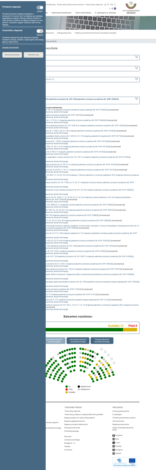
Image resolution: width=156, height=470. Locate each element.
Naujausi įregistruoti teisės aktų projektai (79, 418)
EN (112, 5)
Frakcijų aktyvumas (64, 33)
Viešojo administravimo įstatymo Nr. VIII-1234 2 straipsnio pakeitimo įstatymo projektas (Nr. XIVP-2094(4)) (64, 251)
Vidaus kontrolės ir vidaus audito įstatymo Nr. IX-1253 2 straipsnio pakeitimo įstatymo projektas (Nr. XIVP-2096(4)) (67, 264)
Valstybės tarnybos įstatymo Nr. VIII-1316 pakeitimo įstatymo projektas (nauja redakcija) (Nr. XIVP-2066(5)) (64, 110)
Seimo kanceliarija (83, 13)
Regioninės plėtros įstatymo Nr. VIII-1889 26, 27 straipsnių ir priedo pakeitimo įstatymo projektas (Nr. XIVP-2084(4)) (67, 205)
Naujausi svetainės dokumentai (76, 424)
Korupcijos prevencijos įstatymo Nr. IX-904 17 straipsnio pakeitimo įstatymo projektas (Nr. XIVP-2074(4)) (63, 152)
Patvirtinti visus (33, 55)
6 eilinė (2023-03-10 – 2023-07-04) (32, 68)
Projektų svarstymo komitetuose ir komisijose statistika (95, 33)
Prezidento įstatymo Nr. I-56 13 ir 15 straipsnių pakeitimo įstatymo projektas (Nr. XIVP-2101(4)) (59, 294)
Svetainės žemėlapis (72, 440)
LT (108, 5)
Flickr (117, 439)
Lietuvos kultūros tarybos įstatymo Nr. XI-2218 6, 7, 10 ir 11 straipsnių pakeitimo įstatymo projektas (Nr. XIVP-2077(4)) (68, 170)
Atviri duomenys (118, 421)
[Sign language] (112, 9)
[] (68, 100)
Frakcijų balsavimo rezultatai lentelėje (102, 340)
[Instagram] (113, 450)
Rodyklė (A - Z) (69, 443)
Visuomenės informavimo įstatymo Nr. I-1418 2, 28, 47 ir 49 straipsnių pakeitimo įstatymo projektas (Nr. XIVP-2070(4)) (68, 131)
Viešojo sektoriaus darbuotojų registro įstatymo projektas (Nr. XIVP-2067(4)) (52, 115)
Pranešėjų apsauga (71, 431)
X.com (117, 442)
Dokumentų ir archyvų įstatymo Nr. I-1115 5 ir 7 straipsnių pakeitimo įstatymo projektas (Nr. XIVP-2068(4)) (63, 120)
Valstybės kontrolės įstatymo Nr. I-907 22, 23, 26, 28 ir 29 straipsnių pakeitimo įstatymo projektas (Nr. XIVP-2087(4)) (68, 210)
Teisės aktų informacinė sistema (70, 5)
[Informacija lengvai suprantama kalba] (115, 9)
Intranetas (68, 450)
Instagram (119, 450)
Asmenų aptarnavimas (120, 411)
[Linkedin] (113, 453)
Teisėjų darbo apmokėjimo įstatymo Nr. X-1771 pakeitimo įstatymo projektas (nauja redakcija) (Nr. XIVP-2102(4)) (66, 300)
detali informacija (60, 112)
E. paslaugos (117, 414)
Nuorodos (67, 436)
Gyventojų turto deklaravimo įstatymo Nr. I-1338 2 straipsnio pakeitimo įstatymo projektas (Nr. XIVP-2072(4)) (65, 141)
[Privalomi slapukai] (40, 7)
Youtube (118, 446)
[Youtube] (113, 446)
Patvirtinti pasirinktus (12, 55)
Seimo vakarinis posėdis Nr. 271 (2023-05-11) (36, 79)
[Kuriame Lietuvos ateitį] (124, 466)
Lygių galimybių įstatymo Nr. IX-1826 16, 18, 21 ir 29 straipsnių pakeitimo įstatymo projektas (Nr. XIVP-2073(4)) (65, 147)
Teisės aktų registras (94, 5)
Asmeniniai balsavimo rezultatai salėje (54, 340)
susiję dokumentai (46, 112)
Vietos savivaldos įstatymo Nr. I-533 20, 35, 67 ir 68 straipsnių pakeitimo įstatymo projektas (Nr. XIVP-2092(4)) (65, 241)
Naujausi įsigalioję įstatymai (74, 421)
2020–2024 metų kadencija (29, 57)
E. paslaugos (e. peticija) (105, 13)
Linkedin (118, 453)
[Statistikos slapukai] (40, 31)
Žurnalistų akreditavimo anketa (123, 418)
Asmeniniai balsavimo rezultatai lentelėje (78, 340)
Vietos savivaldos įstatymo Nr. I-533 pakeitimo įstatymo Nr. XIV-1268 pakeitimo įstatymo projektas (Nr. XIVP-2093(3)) (68, 246)
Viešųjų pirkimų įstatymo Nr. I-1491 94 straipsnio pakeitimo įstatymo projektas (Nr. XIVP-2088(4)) (60, 215)
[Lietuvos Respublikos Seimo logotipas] (131, 7)
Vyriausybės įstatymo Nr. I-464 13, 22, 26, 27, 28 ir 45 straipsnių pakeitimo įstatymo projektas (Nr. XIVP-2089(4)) (66, 220)
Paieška (67, 446)
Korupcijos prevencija (72, 428)
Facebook (118, 435)
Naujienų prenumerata (120, 424)
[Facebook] (113, 435)
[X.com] (113, 442)
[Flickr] (113, 439)
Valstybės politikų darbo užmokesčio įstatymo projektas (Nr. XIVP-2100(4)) (51, 289)
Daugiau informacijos (10, 47)
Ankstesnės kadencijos (61, 13)
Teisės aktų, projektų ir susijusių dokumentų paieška (83, 414)
